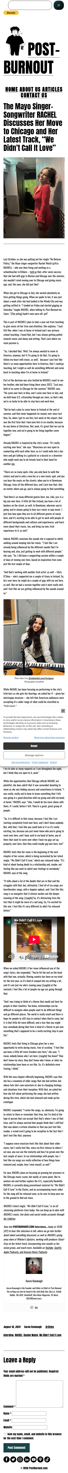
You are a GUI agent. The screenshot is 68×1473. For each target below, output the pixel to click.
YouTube (49, 1248)
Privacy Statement (40, 762)
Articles (50, 1327)
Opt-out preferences (20, 762)
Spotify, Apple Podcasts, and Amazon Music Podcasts (32, 1250)
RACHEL (18, 1335)
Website (7, 1427)
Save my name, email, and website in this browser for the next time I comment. (32, 1436)
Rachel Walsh (31, 1335)
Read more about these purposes (49, 737)
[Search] (59, 5)
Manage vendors (11, 737)
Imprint (53, 762)
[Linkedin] (36, 1307)
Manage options (34, 755)
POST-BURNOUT (31, 58)
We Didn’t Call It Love (50, 1335)
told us (33, 272)
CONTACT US (34, 95)
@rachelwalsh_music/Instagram (41, 678)
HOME (11, 89)
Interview (8, 1335)
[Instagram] (31, 1307)
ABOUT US (30, 89)
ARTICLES (52, 89)
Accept (34, 746)
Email (7, 1420)
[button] (63, 710)
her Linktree (9, 1219)
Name (7, 1413)
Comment (9, 1406)
